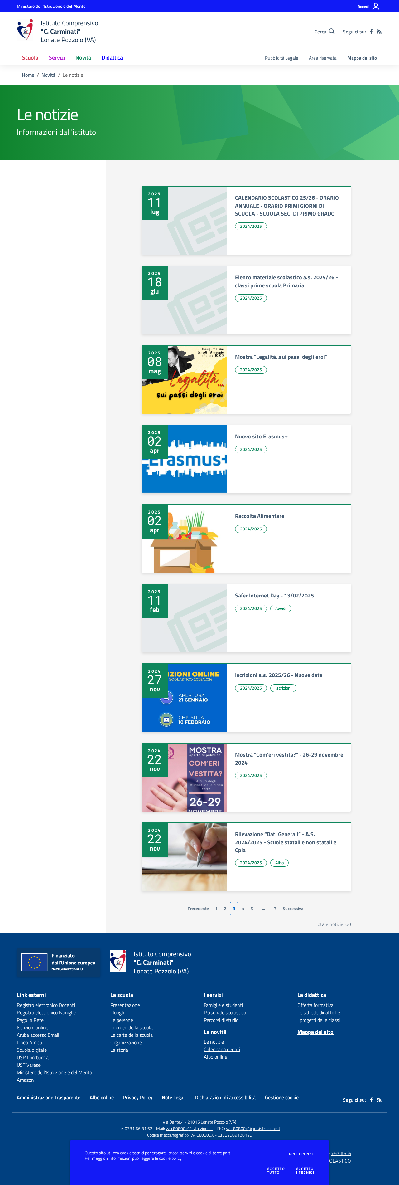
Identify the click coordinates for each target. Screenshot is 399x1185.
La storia (119, 1050)
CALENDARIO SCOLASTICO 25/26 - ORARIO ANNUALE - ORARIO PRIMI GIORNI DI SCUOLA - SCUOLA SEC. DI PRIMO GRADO (287, 205)
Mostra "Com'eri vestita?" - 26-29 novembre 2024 (289, 758)
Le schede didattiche (318, 1012)
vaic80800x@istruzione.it (189, 1128)
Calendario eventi (222, 1049)
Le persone (121, 1020)
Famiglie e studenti (223, 1005)
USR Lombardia (33, 1057)
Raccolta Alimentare (259, 516)
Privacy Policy (137, 1097)
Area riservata (323, 57)
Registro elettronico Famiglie (46, 1012)
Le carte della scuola (131, 1035)
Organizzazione (126, 1042)
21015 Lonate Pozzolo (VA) (211, 1122)
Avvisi (280, 608)
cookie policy (170, 1158)
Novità (48, 75)
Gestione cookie (282, 1097)
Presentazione (125, 1005)
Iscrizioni (283, 688)
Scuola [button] (30, 57)
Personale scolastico (225, 1012)
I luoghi (117, 1012)
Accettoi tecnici (305, 1171)
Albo (279, 862)
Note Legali (174, 1097)
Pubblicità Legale (281, 57)
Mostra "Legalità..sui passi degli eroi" (281, 357)
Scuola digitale (32, 1050)
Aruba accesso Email (38, 1035)
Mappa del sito (362, 57)
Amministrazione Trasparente (48, 1097)
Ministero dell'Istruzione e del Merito (54, 1072)
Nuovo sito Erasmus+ (261, 436)
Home (28, 75)
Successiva (293, 908)
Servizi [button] (57, 57)
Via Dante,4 (174, 1122)
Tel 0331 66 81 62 (135, 1128)
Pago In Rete (30, 1020)
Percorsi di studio (221, 1020)
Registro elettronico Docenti (46, 1005)
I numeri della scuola (131, 1027)
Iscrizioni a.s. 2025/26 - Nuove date (278, 675)
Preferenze (301, 1154)
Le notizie (214, 1042)
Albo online (215, 1057)
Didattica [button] (112, 57)
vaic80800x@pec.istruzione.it (253, 1128)
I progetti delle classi (318, 1020)
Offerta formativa (315, 1005)
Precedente (198, 908)
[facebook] (371, 31)
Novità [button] (83, 57)
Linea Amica (29, 1042)
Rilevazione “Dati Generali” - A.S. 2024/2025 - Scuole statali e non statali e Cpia (285, 842)
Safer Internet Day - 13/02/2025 (274, 595)
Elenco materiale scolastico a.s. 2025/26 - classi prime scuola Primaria (286, 281)
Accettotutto (276, 1171)
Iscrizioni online (32, 1027)
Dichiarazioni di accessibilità (225, 1097)
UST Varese (29, 1065)
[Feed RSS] (379, 31)
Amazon (25, 1080)
